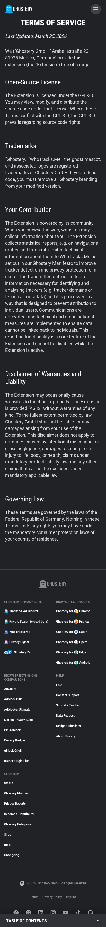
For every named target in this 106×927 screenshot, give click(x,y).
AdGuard (10, 689)
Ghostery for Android (73, 662)
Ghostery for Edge (71, 652)
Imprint (71, 897)
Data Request (65, 716)
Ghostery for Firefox (72, 621)
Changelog (11, 855)
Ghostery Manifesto (17, 793)
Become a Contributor (19, 814)
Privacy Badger (14, 740)
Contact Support (67, 695)
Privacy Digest (19, 642)
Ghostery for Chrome (73, 611)
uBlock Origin (13, 751)
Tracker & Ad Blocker (23, 611)
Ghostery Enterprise (17, 824)
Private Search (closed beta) (28, 621)
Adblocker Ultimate (17, 709)
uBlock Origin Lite (16, 761)
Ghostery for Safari (71, 632)
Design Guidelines (68, 726)
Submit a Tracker (68, 705)
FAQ (59, 685)
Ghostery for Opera (71, 642)
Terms (34, 897)
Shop (7, 834)
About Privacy (66, 736)
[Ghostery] (19, 9)
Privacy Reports (15, 804)
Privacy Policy (52, 897)
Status (8, 783)
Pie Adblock (12, 730)
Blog (7, 845)
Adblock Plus (13, 699)
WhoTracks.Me (19, 632)
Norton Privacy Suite (18, 720)
